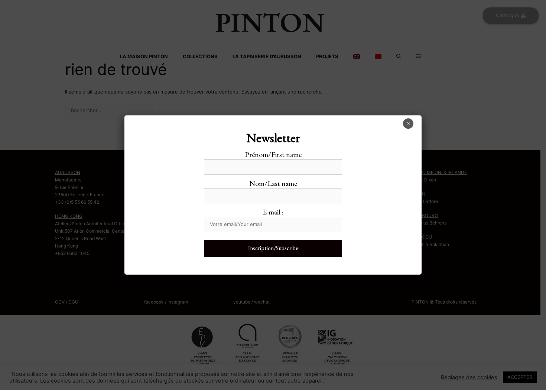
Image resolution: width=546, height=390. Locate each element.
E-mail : (273, 212)
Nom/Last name (273, 183)
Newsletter (273, 138)
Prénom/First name (273, 154)
